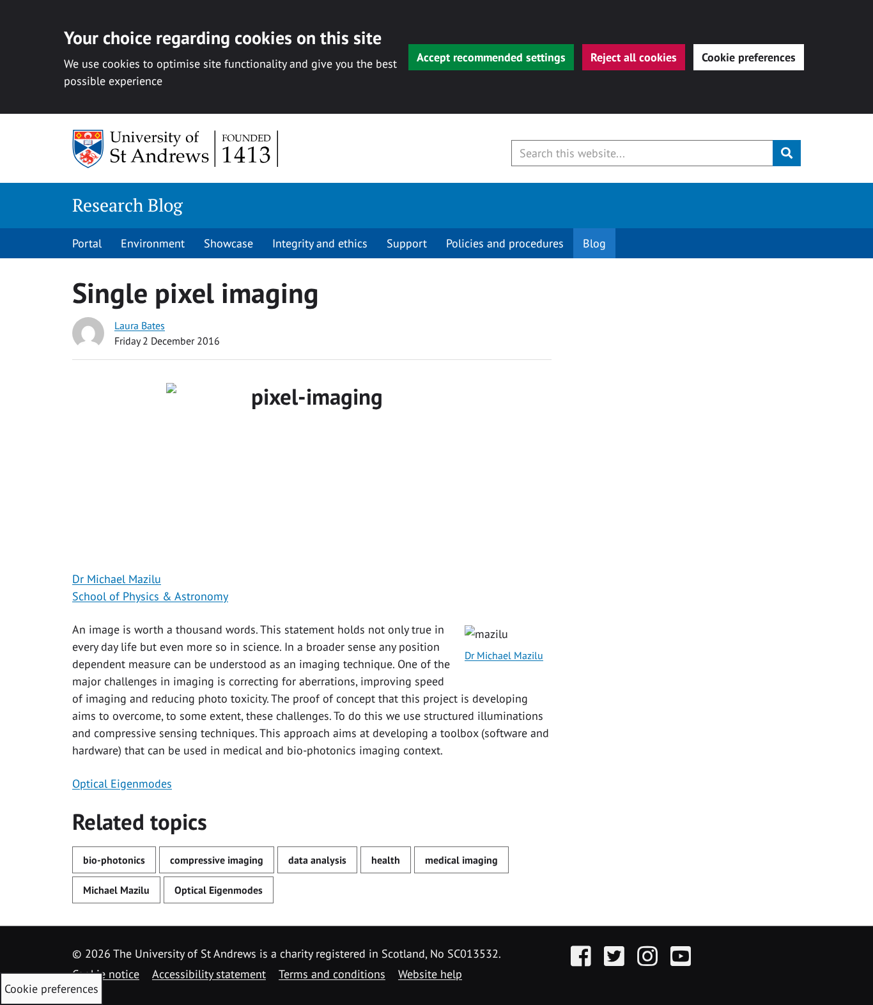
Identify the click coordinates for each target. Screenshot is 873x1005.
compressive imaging (216, 859)
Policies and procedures (505, 243)
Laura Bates (139, 325)
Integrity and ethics (319, 243)
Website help (430, 974)
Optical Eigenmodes (122, 783)
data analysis (317, 859)
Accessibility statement (209, 974)
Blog (594, 243)
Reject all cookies (634, 57)
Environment (153, 243)
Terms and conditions (332, 974)
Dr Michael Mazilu (116, 579)
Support (407, 243)
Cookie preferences (749, 57)
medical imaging (461, 859)
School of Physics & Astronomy (150, 596)
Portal (87, 243)
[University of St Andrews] (176, 149)
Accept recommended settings (491, 57)
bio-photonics (114, 859)
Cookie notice (105, 974)
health (385, 859)
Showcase (228, 243)
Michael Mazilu (116, 890)
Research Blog (127, 205)
